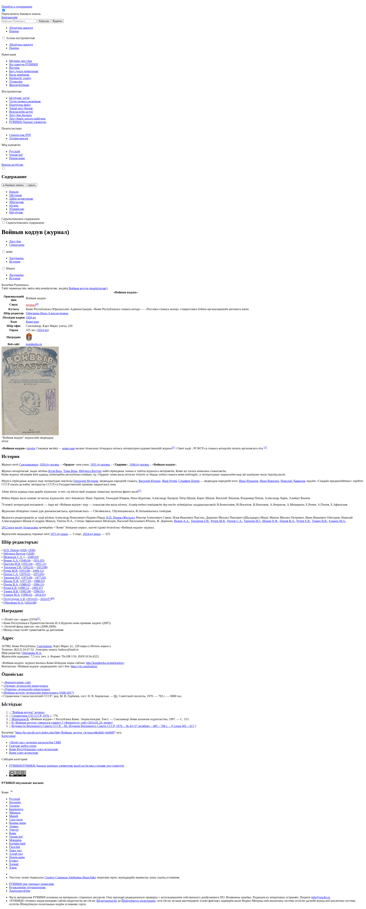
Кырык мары (17, 823)
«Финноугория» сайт (17, 682)
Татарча (14, 805)
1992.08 (25, 591)
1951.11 (40, 564)
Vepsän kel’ (16, 836)
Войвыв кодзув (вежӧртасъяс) (88, 288)
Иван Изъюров (248, 481)
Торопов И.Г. (252, 521)
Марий (13, 816)
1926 (24, 550)
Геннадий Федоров (85, 481)
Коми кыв (32, 321)
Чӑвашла (14, 812)
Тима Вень (70, 471)
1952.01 (29, 567)
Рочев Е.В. (303, 521)
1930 (31, 550)
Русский (14, 798)
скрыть (32, 185)
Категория (8, 736)
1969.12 (38, 570)
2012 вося (8, 527)
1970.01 (25, 574)
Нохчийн (15, 802)
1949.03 (33, 557)
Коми (12, 833)
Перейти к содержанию (17, 6)
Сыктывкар (44, 646)
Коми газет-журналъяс (23, 752)
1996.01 (38, 591)
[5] (38, 618)
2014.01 (40, 594)
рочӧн (31, 448)
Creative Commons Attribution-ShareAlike (70, 877)
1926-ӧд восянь (49, 464)
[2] (265, 447)
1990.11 (38, 584)
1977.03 (26, 581)
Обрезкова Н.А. (13, 602)
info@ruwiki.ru (320, 897)
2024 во (43, 330)
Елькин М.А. (337, 521)
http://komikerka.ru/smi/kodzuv (105, 662)
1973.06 (27, 577)
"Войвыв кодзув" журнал (27, 712)
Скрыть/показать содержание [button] (21, 218)
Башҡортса (16, 809)
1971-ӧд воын (59, 534)
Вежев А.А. (181, 521)
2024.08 (30, 602)
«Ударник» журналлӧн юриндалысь (26, 689)
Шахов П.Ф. (270, 521)
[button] (21, 13)
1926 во (31, 317)
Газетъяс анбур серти (22, 745)
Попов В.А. (287, 521)
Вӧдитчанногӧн (106, 900)
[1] (173, 447)
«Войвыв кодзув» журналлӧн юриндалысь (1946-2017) (38, 692)
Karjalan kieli (17, 843)
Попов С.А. (234, 521)
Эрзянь (13, 826)
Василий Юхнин (150, 481)
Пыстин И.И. (12, 564)
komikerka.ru (34, 344)
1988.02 (25, 584)
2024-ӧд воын (92, 534)
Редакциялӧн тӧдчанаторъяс (27, 887)
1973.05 (38, 574)
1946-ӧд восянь (139, 464)
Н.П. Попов (11, 550)
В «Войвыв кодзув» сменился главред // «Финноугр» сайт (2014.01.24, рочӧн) (61, 722)
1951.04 (27, 564)
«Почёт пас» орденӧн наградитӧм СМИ (35, 742)
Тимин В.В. (319, 521)
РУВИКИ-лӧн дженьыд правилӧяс (31, 884)
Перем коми (17, 857)
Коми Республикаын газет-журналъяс (33, 749)
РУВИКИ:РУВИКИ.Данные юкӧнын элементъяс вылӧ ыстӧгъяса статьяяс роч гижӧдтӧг (66, 765)
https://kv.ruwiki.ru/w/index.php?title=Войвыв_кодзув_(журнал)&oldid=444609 (64, 732)
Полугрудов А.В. (14, 599)
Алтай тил (16, 853)
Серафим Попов (189, 481)
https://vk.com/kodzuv (84, 666)
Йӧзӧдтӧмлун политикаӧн (138, 900)
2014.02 (32, 599)
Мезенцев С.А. (13, 557)
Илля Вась (55, 471)
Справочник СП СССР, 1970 (30, 715)
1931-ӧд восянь (100, 464)
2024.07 (45, 599)
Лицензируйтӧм (19, 890)
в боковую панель (13, 185)
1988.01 (39, 581)
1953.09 (25, 570)
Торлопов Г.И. (200, 521)
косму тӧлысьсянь (26, 527)
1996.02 (27, 594)
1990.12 (24, 588)
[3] (139, 490)
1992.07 (37, 588)
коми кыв (68, 448)
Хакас (13, 867)
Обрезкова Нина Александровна (47, 313)
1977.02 (40, 577)
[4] (52, 598)
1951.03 (38, 560)
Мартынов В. (20, 719)
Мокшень (15, 840)
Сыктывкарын (28, 464)
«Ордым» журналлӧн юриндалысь (25, 685)
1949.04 (25, 560)
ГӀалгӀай (14, 847)
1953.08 (42, 567)
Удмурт (14, 829)
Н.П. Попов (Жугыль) (120, 517)
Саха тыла (15, 819)
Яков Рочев (169, 481)
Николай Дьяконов (293, 481)
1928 (30, 553)
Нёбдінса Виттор (90, 471)
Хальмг (14, 864)
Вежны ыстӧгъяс (12, 164)
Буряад (13, 860)
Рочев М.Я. (218, 521)
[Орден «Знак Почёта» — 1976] (29, 340)
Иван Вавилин (269, 481)
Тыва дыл (15, 850)
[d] (37, 303)
